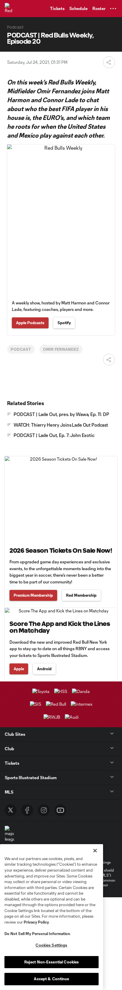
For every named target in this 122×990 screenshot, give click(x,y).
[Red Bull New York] (10, 8)
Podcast (21, 349)
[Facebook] (27, 810)
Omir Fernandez (61, 349)
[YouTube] (60, 810)
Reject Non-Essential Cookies (51, 962)
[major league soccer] (9, 837)
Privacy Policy (36, 922)
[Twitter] (11, 810)
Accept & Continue (51, 978)
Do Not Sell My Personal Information (37, 933)
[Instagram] (44, 810)
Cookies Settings (51, 945)
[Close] (95, 850)
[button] (113, 8)
